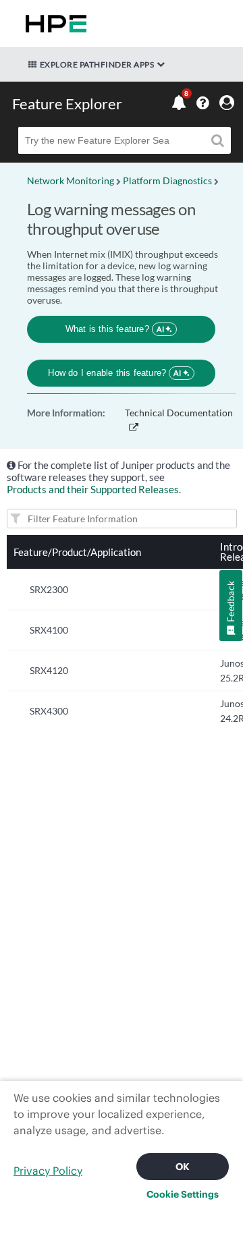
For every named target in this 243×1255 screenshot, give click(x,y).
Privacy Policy (48, 1170)
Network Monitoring (70, 180)
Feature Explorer (67, 103)
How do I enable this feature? (114, 373)
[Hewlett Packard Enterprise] (53, 23)
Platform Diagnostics (167, 180)
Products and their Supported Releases (93, 489)
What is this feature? (115, 329)
